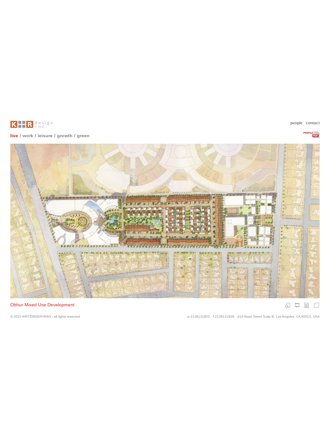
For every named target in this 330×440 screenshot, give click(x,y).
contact (313, 123)
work (28, 135)
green (83, 135)
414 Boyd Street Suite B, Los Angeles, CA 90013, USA (279, 316)
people (296, 123)
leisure (45, 135)
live (14, 135)
